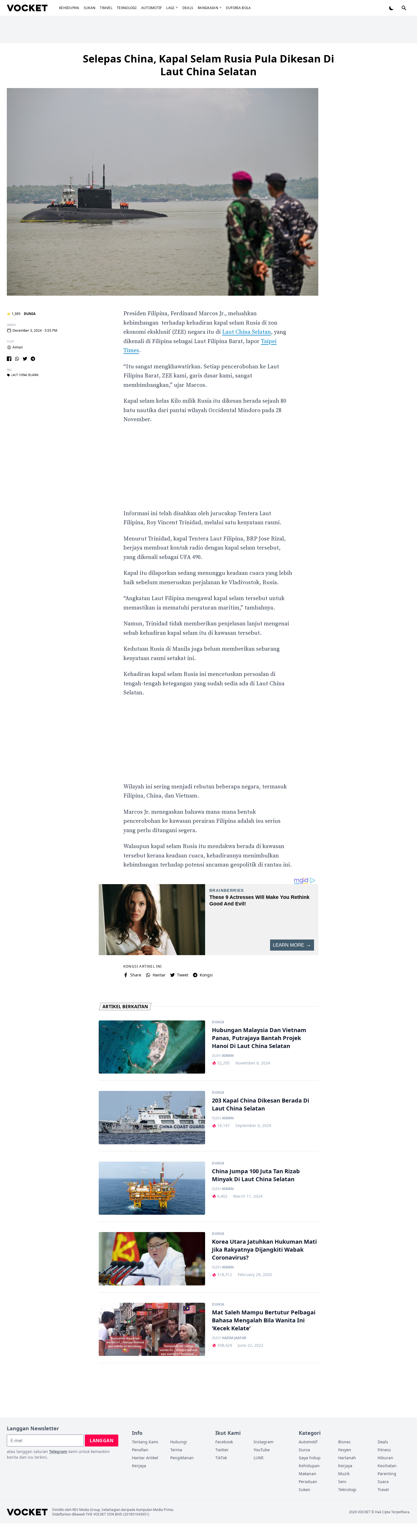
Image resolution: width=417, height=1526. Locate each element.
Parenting (387, 1473)
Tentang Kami (145, 1441)
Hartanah (347, 1457)
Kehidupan (69, 7)
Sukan (90, 7)
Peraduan (308, 1481)
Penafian (140, 1449)
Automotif (151, 7)
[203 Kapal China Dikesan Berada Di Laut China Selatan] (152, 1117)
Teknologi (127, 7)
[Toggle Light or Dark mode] (391, 8)
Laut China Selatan (24, 375)
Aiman (17, 347)
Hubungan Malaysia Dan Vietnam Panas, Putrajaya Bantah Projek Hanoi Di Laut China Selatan (259, 1038)
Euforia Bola (238, 7)
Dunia (29, 313)
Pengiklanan (182, 1457)
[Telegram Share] (33, 358)
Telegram (58, 1451)
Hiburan (385, 1457)
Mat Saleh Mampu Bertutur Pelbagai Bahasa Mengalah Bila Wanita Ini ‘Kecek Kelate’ (263, 1320)
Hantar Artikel (145, 1457)
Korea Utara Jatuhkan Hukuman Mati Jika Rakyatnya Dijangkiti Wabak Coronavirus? (264, 1249)
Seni (342, 1481)
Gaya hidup (310, 1457)
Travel (106, 7)
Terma (176, 1449)
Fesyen (344, 1449)
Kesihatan (387, 1465)
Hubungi (178, 1441)
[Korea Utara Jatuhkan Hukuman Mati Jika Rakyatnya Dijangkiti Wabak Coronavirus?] (152, 1258)
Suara (383, 1481)
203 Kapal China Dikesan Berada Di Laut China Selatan (260, 1104)
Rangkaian (208, 7)
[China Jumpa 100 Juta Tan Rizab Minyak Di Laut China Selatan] (152, 1188)
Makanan (307, 1473)
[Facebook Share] (9, 358)
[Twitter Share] (25, 358)
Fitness (384, 1449)
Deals (187, 7)
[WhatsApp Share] (17, 358)
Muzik (343, 1473)
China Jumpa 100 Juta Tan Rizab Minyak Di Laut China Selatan (256, 1175)
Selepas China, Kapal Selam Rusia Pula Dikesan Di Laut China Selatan (208, 65)
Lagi (170, 7)
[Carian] (404, 8)
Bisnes (344, 1441)
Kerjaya (139, 1465)
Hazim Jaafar (234, 1338)
